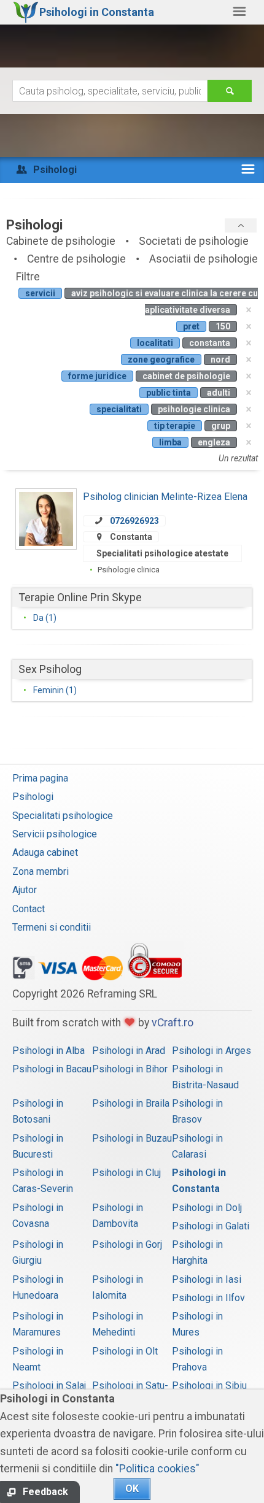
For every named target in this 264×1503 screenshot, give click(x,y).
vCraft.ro (172, 1023)
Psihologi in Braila (130, 1103)
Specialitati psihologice (62, 815)
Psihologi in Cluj (126, 1172)
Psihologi (32, 796)
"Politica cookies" (157, 1469)
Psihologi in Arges (211, 1050)
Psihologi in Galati (210, 1226)
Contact (28, 909)
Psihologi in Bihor (130, 1069)
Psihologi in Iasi (206, 1279)
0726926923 (134, 521)
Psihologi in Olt (125, 1351)
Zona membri (40, 871)
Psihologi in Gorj (127, 1244)
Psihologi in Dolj (207, 1207)
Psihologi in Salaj (49, 1385)
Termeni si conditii (51, 927)
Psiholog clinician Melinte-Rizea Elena (165, 496)
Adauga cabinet (45, 852)
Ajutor (24, 890)
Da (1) (44, 618)
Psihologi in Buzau (132, 1138)
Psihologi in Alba (48, 1050)
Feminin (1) (55, 690)
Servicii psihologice (54, 834)
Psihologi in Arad (128, 1050)
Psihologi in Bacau (51, 1069)
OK (132, 1488)
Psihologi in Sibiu (209, 1385)
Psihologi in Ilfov (208, 1298)
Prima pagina (40, 778)
